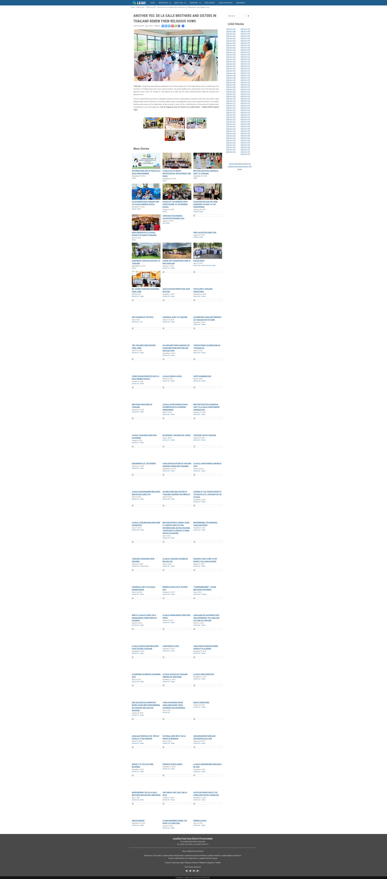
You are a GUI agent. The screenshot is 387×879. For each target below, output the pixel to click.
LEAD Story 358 (135, 681)
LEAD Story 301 (245, 140)
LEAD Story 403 (231, 43)
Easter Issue (198, 260)
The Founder (157, 856)
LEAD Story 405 (166, 414)
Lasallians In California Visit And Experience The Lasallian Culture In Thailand (206, 618)
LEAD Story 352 (231, 147)
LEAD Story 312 (245, 115)
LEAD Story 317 (245, 103)
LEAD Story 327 (245, 80)
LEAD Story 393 (166, 470)
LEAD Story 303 (245, 135)
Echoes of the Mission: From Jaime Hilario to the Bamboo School (175, 204)
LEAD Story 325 (196, 414)
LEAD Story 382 (231, 92)
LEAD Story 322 (135, 715)
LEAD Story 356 (166, 380)
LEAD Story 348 (245, 31)
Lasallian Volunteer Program (208, 858)
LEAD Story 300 (245, 142)
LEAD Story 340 (245, 50)
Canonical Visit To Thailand (175, 317)
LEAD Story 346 (245, 36)
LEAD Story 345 (245, 38)
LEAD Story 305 (245, 131)
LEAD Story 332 (245, 68)
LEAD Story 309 (245, 122)
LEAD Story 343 (245, 43)
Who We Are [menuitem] (163, 3)
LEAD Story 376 (231, 105)
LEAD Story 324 (135, 566)
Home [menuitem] (153, 3)
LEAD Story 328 (245, 78)
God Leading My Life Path (142, 317)
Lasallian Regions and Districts (231, 856)
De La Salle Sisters (192, 858)
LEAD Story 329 (245, 75)
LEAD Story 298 (196, 265)
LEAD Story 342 (245, 45)
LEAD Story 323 (245, 89)
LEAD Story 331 (196, 825)
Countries (168, 863)
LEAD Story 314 (245, 110)
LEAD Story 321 (245, 94)
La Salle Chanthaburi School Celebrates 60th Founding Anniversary (175, 407)
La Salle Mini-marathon (203, 674)
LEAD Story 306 (245, 129)
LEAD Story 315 (166, 799)
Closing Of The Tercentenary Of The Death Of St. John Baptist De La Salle (207, 494)
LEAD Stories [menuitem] (209, 3)
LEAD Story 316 (166, 296)
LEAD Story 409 (231, 29)
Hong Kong (175, 863)
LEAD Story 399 (166, 681)
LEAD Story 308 (245, 124)
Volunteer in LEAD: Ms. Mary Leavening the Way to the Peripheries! (205, 204)
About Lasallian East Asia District (192, 851)
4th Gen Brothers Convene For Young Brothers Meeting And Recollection (176, 348)
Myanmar (142, 566)
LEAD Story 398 (196, 296)
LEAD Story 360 (231, 129)
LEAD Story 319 (196, 678)
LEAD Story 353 (231, 145)
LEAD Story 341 (245, 47)
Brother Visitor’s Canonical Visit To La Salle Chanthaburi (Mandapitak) (206, 407)
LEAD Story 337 (166, 440)
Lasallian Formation (213, 856)
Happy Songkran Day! (202, 376)
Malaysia (203, 265)
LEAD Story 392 (166, 355)
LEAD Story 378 (196, 440)
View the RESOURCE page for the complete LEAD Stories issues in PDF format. (240, 166)
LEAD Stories (140, 7)
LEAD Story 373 (196, 799)
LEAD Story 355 (196, 470)
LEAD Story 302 (245, 138)
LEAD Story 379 (166, 268)
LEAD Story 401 (166, 828)
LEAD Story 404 (135, 411)
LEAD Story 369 (231, 122)
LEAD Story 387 (231, 80)
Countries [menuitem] (194, 3)
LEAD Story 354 (166, 650)
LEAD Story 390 (166, 566)
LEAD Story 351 (231, 149)
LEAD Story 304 (245, 133)
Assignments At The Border (144, 463)
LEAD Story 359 (231, 131)
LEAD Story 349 (245, 29)
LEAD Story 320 (166, 321)
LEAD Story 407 (135, 352)
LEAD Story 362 (231, 124)
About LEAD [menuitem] (178, 3)
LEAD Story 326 (245, 82)
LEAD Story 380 (135, 468)
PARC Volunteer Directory (204, 232)
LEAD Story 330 (135, 743)
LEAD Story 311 (245, 117)
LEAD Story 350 (166, 768)
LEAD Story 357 (135, 499)
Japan (164, 223)
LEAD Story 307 (245, 126)
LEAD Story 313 (245, 112)
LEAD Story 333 (245, 66)
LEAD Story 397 (196, 653)
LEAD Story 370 (231, 119)
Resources (197, 867)
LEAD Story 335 (245, 61)
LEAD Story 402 (231, 45)
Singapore (134, 209)
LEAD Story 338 (245, 54)
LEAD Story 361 (231, 126)
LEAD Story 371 (196, 707)
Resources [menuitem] (240, 3)
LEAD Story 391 (196, 566)
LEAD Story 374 (231, 110)
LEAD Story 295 (245, 154)
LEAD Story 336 (245, 59)
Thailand (157, 26)
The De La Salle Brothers (176, 858)
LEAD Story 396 (231, 59)
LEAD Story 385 (231, 85)
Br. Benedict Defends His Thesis (176, 435)
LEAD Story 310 (245, 119)
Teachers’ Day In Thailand (204, 435)
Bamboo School (200, 820)
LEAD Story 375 (196, 324)
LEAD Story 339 (245, 52)
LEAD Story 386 (231, 82)
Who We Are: (148, 856)
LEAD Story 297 (245, 149)
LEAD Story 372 (231, 115)
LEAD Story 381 (231, 94)
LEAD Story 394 (135, 383)
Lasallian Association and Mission (195, 856)
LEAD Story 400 (231, 50)
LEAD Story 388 (135, 530)
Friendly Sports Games (172, 764)
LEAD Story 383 (135, 296)
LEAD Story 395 (231, 61)
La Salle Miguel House (172, 376)
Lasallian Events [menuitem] (225, 3)
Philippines (196, 211)
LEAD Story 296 (196, 352)
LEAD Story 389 (151, 7)
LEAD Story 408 (231, 31)
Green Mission (138, 820)
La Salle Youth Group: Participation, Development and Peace (177, 173)
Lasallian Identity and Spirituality (173, 856)
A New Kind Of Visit (171, 646)
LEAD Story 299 (245, 145)
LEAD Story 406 (135, 625)
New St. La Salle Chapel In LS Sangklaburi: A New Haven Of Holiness (144, 618)
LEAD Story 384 (196, 380)
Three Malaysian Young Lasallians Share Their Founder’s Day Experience (174, 705)
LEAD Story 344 (245, 40)
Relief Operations (201, 702)
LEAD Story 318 (196, 501)
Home (132, 7)
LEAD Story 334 (245, 64)
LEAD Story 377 (135, 442)
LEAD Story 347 (135, 771)
